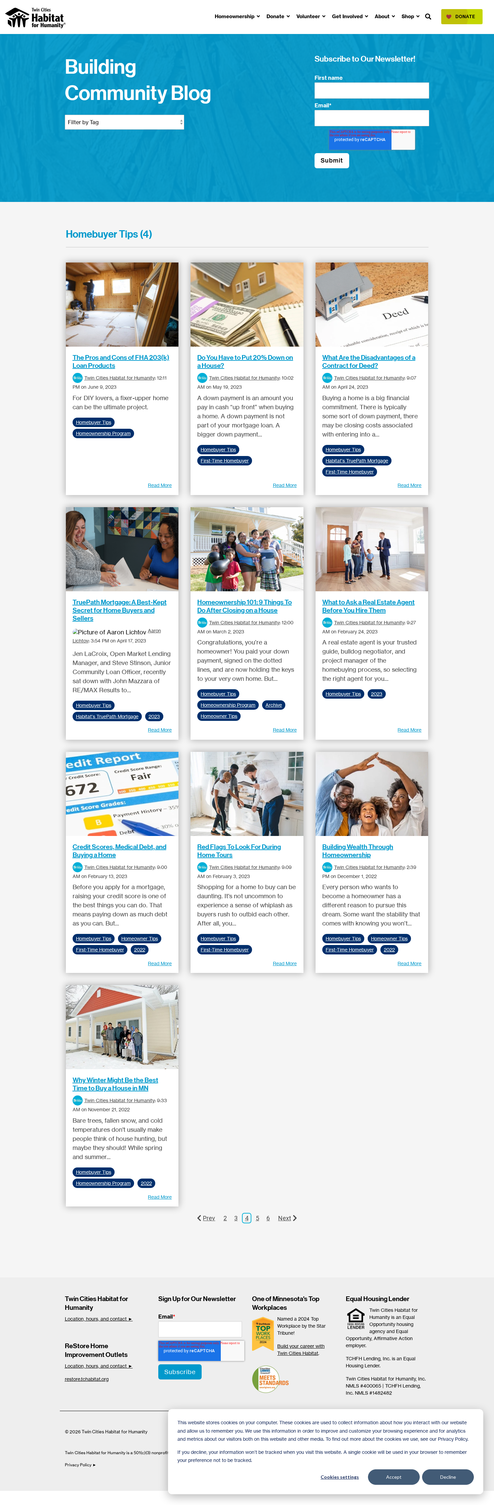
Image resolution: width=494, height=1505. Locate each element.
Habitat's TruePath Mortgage (357, 461)
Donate (276, 16)
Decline (448, 1477)
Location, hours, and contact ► (99, 1319)
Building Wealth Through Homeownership (357, 851)
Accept (394, 1477)
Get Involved (348, 16)
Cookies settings (340, 1477)
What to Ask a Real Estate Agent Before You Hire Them (368, 606)
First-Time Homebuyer (225, 461)
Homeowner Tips (219, 716)
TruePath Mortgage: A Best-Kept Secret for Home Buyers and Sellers (120, 610)
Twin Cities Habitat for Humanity (119, 378)
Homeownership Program (103, 433)
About (383, 16)
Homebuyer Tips (93, 422)
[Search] (428, 17)
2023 (154, 716)
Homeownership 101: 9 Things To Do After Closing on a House (244, 606)
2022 (139, 950)
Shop (408, 16)
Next (284, 1218)
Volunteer (308, 16)
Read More (160, 485)
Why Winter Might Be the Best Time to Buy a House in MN (115, 1084)
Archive (273, 705)
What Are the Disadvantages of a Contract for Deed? (368, 361)
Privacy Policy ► (81, 1464)
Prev (209, 1218)
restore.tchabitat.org (87, 1379)
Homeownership (235, 16)
